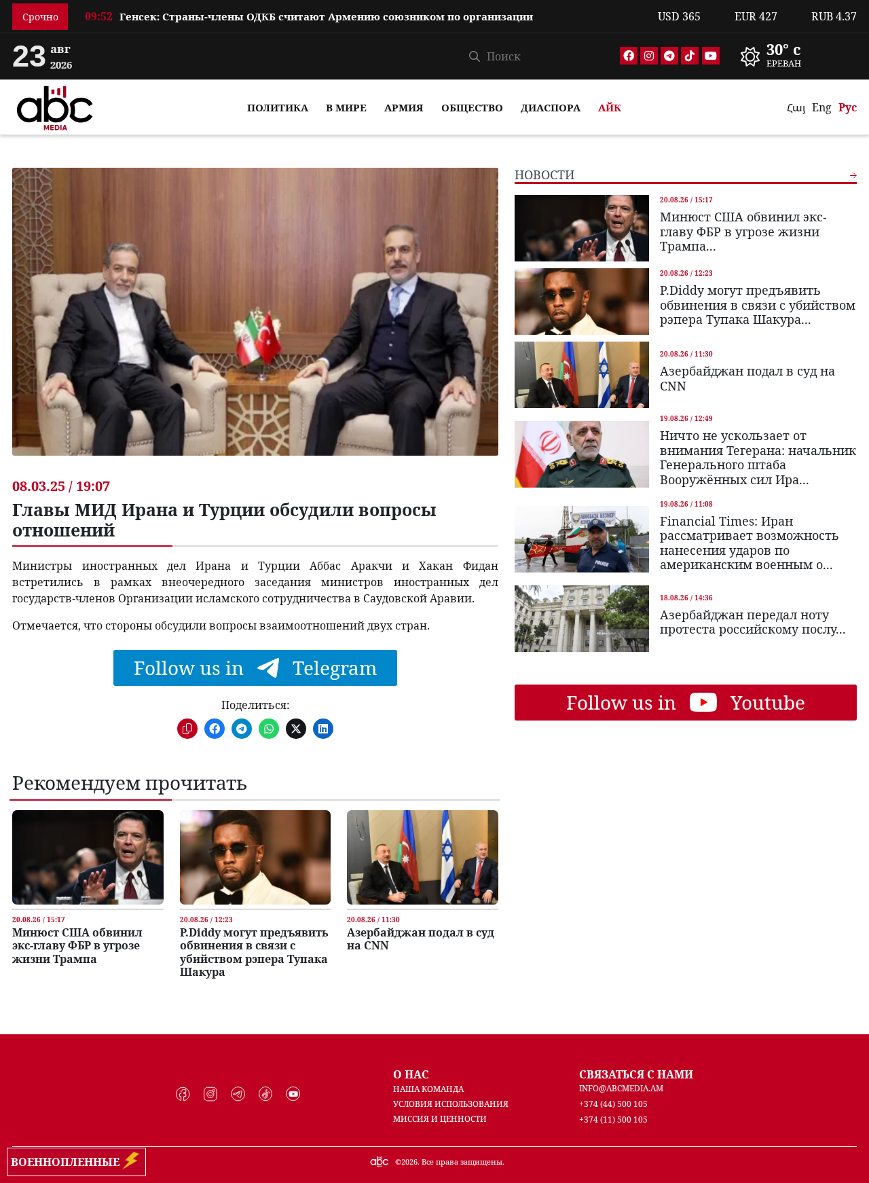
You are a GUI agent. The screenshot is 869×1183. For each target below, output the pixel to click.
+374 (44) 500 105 (613, 1104)
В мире (346, 107)
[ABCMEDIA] (55, 105)
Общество (472, 107)
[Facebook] (628, 56)
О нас (411, 1074)
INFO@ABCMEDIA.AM (621, 1088)
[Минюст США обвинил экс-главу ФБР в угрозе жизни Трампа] (87, 857)
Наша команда (428, 1089)
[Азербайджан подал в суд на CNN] (422, 857)
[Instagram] (649, 56)
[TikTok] (690, 56)
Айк (609, 107)
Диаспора (550, 107)
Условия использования (451, 1104)
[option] (363, 9)
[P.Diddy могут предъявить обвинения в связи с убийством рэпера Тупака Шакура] (255, 857)
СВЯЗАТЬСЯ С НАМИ (636, 1074)
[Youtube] (711, 56)
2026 (409, 1161)
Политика (277, 107)
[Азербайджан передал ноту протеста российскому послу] (582, 618)
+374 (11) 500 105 (613, 1119)
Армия (404, 107)
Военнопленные (68, 1161)
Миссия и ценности (440, 1119)
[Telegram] (669, 56)
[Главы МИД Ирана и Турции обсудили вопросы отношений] (255, 322)
